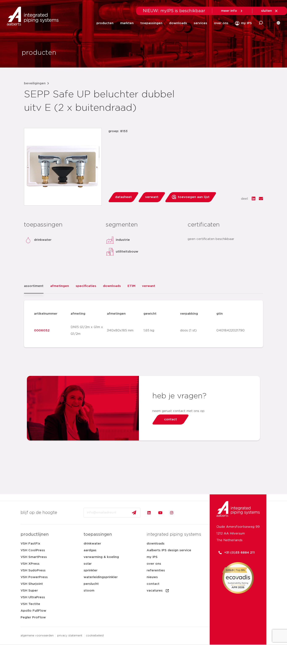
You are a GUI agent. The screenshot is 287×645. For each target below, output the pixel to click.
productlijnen (35, 534)
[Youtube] (160, 512)
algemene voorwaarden (37, 635)
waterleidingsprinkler (101, 577)
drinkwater (92, 543)
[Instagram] (171, 512)
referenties (156, 570)
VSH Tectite (30, 604)
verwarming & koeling (101, 557)
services (200, 23)
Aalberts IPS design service (169, 550)
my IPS (152, 557)
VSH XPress (30, 563)
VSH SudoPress (33, 570)
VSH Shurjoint (32, 583)
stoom (89, 590)
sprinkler (90, 570)
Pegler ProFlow (33, 617)
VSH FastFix (30, 543)
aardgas (90, 550)
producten (104, 23)
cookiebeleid (95, 635)
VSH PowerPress (34, 577)
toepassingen (151, 23)
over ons (221, 23)
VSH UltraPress (33, 597)
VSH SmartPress (34, 557)
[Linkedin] (149, 512)
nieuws (152, 577)
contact (153, 583)
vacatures (155, 590)
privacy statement (69, 635)
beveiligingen (35, 83)
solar (88, 563)
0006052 (42, 330)
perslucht (91, 583)
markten (127, 23)
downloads (178, 23)
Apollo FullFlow (33, 610)
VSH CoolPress (33, 550)
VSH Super (29, 590)
